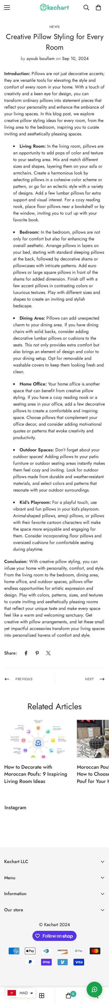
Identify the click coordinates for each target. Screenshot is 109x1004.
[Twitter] (48, 653)
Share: (10, 653)
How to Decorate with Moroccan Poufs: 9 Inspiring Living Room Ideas (35, 774)
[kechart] (54, 7)
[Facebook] (26, 653)
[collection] (41, 995)
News (54, 26)
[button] (98, 7)
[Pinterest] (37, 653)
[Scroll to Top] (99, 974)
